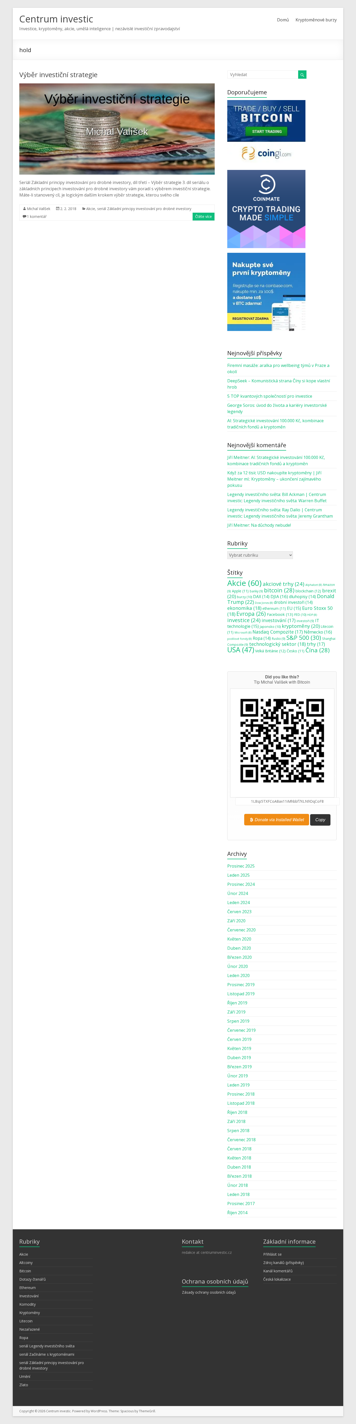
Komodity (27, 1304)
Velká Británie (270, 650)
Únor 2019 (237, 1076)
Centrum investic (56, 19)
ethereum (274, 608)
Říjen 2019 (237, 1003)
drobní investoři (293, 602)
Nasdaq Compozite (278, 632)
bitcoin (279, 590)
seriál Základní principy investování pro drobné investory (144, 208)
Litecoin (26, 1320)
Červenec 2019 (241, 1030)
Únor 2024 (237, 893)
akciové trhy (283, 583)
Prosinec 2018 (241, 1094)
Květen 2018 (239, 1158)
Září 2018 (236, 1121)
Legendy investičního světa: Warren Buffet (285, 501)
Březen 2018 (239, 1176)
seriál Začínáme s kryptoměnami (46, 1354)
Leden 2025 (238, 875)
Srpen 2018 (238, 1130)
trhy (316, 644)
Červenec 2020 (241, 930)
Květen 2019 (239, 1048)
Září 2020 (236, 921)
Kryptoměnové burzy (316, 20)
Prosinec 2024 (241, 884)
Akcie (90, 208)
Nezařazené (29, 1329)
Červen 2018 (239, 1149)
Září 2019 (236, 1012)
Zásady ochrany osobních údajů (209, 1292)
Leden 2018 (238, 1194)
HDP (312, 615)
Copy (320, 820)
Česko (295, 651)
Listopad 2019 (241, 994)
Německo (318, 632)
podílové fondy (239, 639)
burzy (244, 596)
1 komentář (37, 216)
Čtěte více (203, 216)
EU (294, 608)
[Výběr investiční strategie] (117, 86)
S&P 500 (303, 638)
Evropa (251, 613)
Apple (240, 591)
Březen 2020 (239, 957)
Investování (29, 1295)
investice (244, 620)
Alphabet (313, 585)
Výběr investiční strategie (58, 74)
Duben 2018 (239, 1167)
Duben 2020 (239, 948)
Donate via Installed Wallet (279, 820)
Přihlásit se (272, 1254)
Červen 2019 (239, 1039)
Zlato (23, 1384)
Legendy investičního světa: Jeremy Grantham (288, 516)
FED (300, 614)
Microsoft (243, 632)
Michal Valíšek (38, 208)
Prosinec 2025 (241, 866)
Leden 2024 (238, 902)
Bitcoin (25, 1270)
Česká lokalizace (277, 1279)
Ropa (262, 638)
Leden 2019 (238, 1085)
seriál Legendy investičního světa (47, 1345)
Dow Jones (264, 603)
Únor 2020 (237, 966)
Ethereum (27, 1287)
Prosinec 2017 (241, 1203)
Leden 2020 (238, 975)
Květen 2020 (239, 939)
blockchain (308, 590)
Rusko (278, 638)
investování (279, 620)
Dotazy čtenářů (32, 1279)
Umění (24, 1376)
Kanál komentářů (278, 1270)
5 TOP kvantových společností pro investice (269, 396)
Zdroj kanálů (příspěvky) (283, 1262)
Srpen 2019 (238, 1021)
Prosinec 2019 (241, 984)
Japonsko (270, 626)
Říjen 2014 (237, 1213)
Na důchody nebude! (271, 525)
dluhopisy (302, 596)
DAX (261, 596)
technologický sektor (277, 644)
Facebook (280, 614)
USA (240, 649)
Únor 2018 (237, 1185)
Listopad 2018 (241, 1103)
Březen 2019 (239, 1067)
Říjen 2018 (237, 1112)
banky (256, 591)
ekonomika (244, 608)
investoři (305, 621)
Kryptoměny (29, 1312)
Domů (283, 20)
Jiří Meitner (238, 457)
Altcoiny (26, 1262)
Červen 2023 (239, 911)
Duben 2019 (239, 1057)
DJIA (279, 596)
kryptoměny (301, 626)
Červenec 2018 (241, 1140)
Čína (317, 650)
